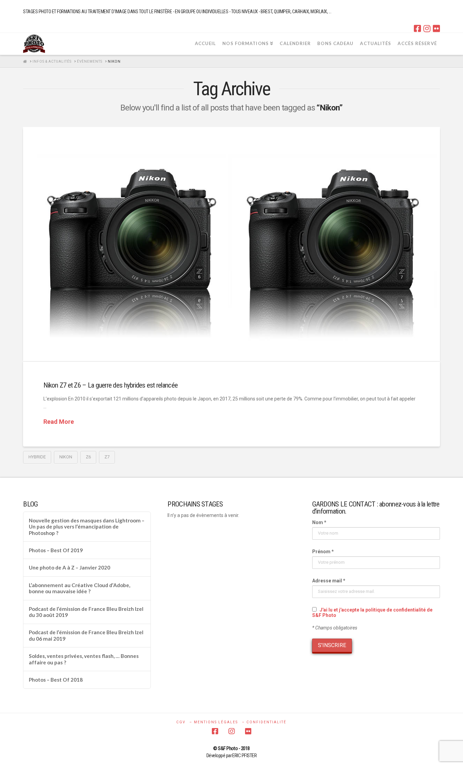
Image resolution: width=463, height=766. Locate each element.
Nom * (319, 522)
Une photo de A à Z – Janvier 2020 (69, 567)
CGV (180, 722)
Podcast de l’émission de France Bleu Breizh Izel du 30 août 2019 (86, 612)
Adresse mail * (328, 580)
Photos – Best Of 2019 (56, 550)
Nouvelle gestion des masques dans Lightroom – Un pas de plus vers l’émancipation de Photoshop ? (86, 526)
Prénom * (323, 551)
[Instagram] (426, 28)
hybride (37, 456)
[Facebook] (417, 28)
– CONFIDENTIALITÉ (264, 722)
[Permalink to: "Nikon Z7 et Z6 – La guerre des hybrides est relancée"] (231, 244)
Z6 (88, 456)
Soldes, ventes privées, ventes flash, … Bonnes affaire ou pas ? (84, 659)
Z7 (106, 456)
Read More (58, 421)
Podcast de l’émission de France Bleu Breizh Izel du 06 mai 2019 (86, 635)
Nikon (65, 456)
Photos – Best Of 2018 (56, 680)
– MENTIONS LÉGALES (213, 722)
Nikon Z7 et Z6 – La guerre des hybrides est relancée (110, 385)
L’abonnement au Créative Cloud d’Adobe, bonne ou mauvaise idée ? (79, 588)
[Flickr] (436, 28)
